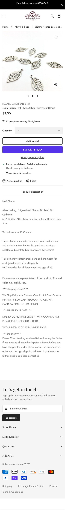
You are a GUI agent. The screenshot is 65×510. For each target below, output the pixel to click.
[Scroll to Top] (59, 493)
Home (5, 27)
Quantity (7, 130)
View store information (18, 173)
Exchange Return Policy (30, 486)
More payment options (32, 157)
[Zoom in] (55, 84)
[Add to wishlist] (55, 37)
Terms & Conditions (12, 492)
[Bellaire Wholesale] (32, 16)
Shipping (7, 486)
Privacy (53, 486)
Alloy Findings (22, 27)
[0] (59, 16)
